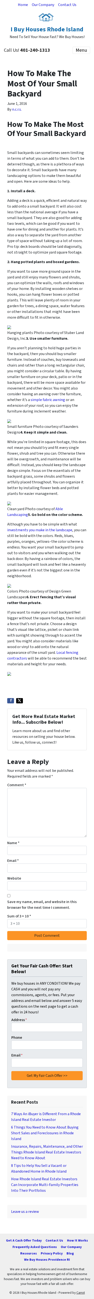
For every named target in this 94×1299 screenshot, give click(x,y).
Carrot (80, 1292)
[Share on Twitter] (19, 700)
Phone (16, 1037)
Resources (28, 1253)
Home (23, 4)
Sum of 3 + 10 (19, 916)
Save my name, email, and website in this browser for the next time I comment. (42, 904)
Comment (16, 785)
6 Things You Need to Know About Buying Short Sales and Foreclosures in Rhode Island (45, 1133)
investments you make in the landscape (39, 530)
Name (13, 843)
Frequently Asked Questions (35, 1247)
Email (13, 860)
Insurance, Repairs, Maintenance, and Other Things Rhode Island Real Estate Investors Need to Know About (47, 1152)
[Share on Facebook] (10, 700)
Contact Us (67, 4)
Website (14, 878)
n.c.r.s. (17, 109)
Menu (81, 50)
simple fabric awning (48, 399)
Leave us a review (25, 1211)
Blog (70, 1253)
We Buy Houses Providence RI (47, 1259)
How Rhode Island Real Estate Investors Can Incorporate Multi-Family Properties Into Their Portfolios (44, 1184)
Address (19, 1019)
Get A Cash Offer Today (24, 1240)
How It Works (77, 1240)
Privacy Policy (52, 1253)
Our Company (43, 4)
